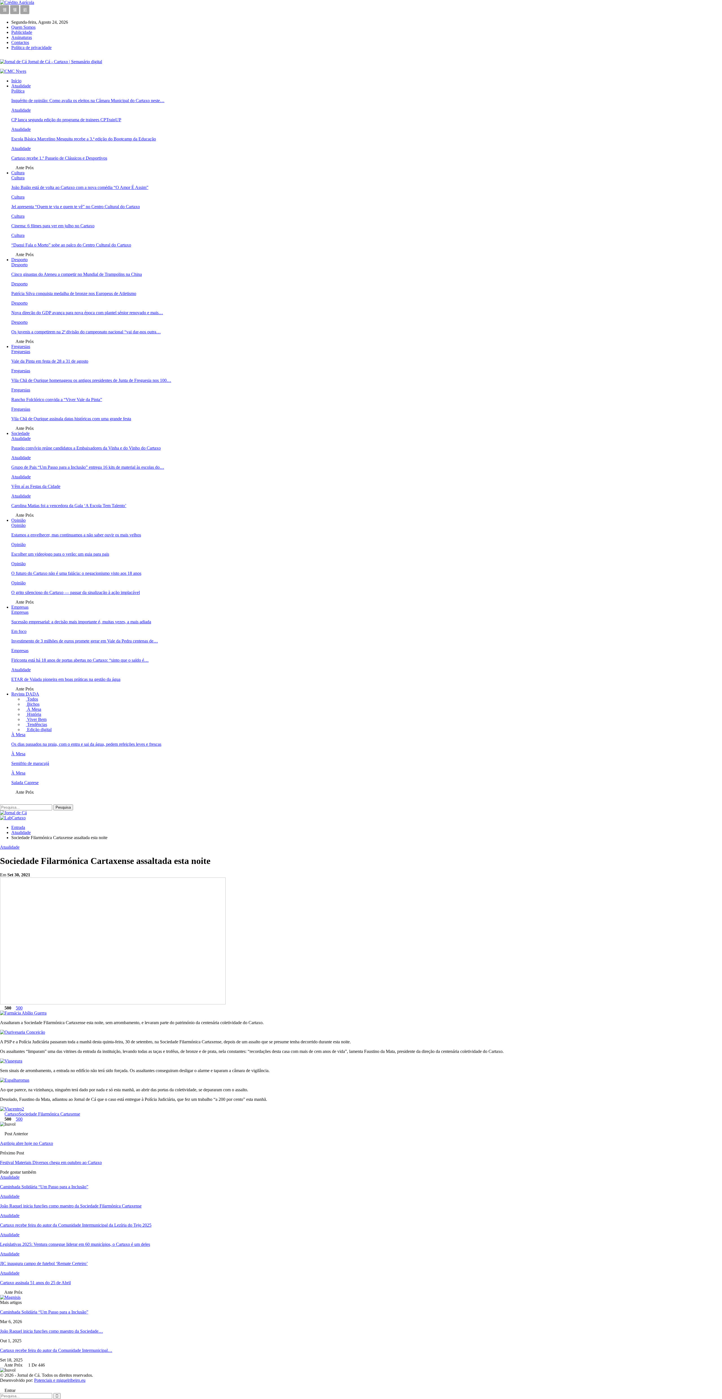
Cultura (18, 172)
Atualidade (21, 85)
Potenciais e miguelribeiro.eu (59, 1380)
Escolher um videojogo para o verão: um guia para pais (60, 554)
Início (16, 80)
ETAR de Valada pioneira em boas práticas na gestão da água (65, 679)
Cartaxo (12, 1114)
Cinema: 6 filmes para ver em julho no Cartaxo (52, 225)
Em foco (19, 631)
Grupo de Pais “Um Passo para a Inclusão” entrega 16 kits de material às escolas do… (87, 467)
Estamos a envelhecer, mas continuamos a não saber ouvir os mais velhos (76, 535)
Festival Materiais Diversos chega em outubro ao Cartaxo (51, 1162)
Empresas (19, 607)
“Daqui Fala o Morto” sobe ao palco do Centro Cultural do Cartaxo (71, 245)
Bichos (32, 704)
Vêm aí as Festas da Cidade (35, 486)
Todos (32, 699)
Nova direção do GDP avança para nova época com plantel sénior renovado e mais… (87, 312)
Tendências (36, 724)
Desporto (19, 259)
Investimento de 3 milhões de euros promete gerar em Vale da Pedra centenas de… (84, 641)
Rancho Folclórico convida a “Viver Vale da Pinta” (56, 399)
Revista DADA (25, 694)
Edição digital (39, 729)
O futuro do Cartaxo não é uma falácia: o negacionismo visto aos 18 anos (76, 573)
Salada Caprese (25, 782)
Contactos (20, 42)
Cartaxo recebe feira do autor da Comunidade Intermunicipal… (56, 1350)
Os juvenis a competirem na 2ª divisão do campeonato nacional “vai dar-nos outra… (86, 331)
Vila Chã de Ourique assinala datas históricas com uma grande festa (71, 418)
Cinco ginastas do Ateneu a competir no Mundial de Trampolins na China (76, 274)
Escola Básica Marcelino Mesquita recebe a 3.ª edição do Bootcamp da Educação (83, 139)
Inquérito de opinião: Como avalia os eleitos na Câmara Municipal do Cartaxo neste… (87, 100)
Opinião (18, 520)
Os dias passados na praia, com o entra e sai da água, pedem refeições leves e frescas (86, 744)
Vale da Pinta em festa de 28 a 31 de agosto (49, 361)
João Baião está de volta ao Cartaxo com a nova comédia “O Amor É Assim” (79, 187)
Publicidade (21, 32)
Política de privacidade (31, 47)
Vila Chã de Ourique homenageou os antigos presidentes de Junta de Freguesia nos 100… (91, 380)
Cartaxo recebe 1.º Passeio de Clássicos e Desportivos (59, 158)
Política (18, 91)
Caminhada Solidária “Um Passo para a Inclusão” (44, 1312)
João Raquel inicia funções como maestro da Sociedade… (51, 1331)
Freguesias (20, 346)
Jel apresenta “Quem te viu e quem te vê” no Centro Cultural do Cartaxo (75, 206)
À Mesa (33, 709)
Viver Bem (36, 719)
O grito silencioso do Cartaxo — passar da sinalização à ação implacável (75, 592)
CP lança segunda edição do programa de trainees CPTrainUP (66, 119)
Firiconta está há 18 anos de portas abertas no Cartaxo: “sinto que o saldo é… (80, 660)
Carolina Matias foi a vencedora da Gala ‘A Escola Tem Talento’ (68, 505)
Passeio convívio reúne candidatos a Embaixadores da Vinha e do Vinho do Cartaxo (86, 448)
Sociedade (20, 433)
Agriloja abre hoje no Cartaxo (26, 1143)
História (33, 714)
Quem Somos (23, 27)
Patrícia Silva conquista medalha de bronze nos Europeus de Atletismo (73, 293)
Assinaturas (21, 37)
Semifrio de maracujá (30, 763)
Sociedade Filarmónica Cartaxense (49, 1114)
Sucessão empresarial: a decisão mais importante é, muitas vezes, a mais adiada (81, 621)
